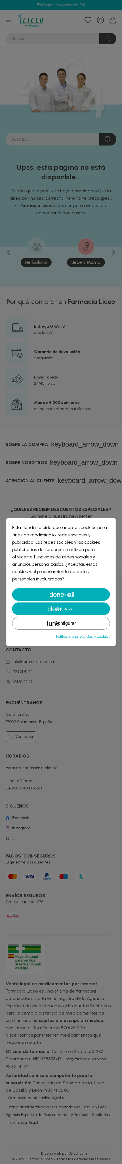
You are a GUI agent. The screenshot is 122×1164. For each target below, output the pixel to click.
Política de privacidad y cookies (83, 636)
